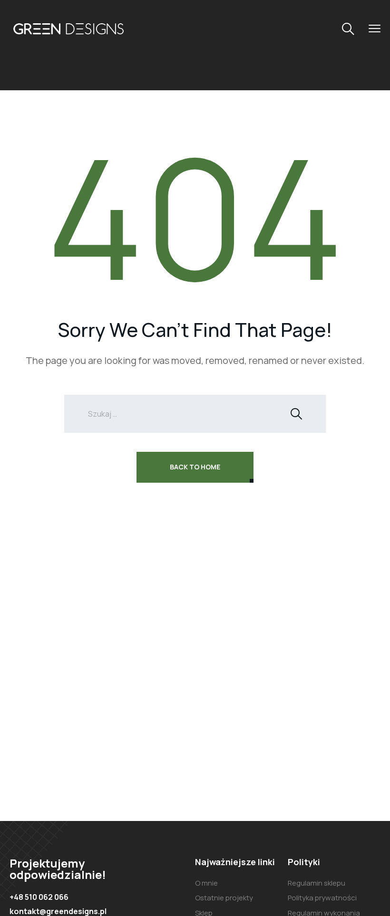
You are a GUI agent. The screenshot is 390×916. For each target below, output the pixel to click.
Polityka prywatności (322, 898)
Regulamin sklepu (316, 883)
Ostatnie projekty (224, 898)
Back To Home (195, 466)
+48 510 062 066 (39, 897)
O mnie (206, 883)
